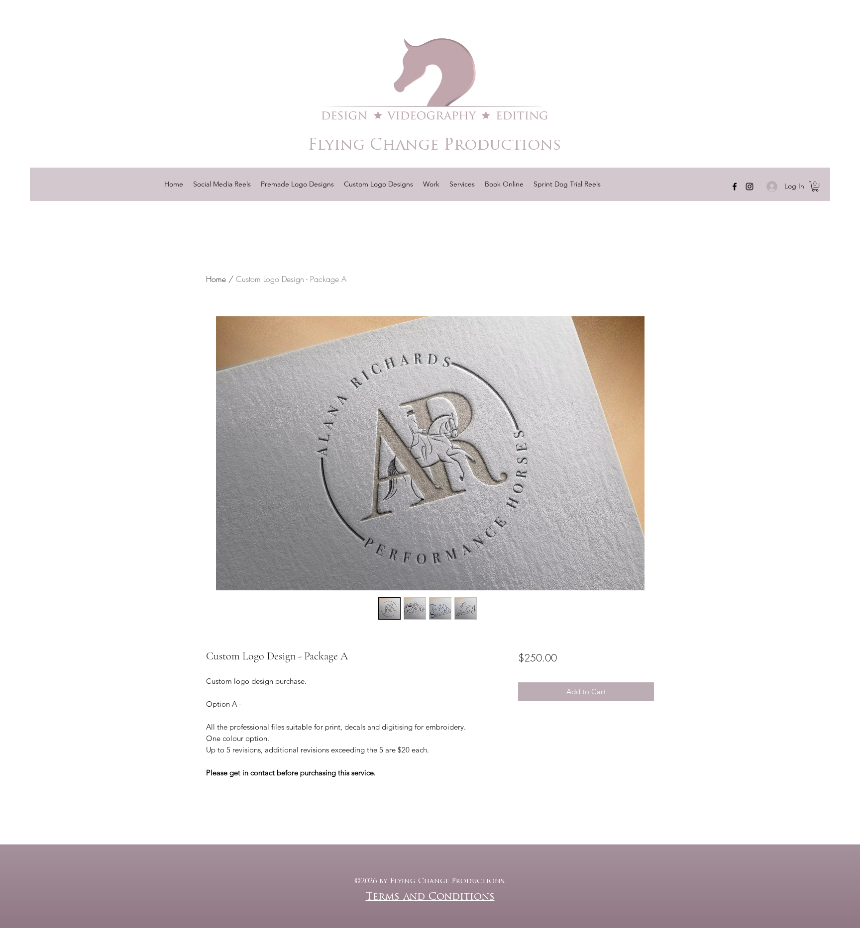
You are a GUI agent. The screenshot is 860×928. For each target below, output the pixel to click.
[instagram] (749, 186)
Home (216, 279)
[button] (567, 184)
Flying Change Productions (434, 146)
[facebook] (735, 186)
